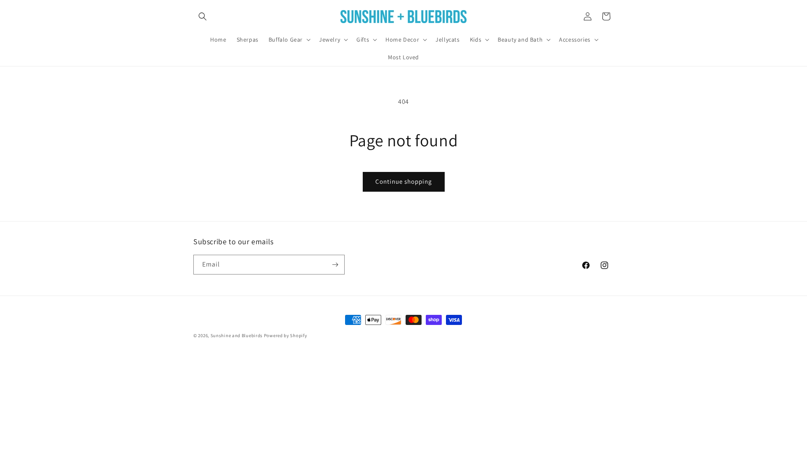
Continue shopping (403, 181)
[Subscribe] (335, 265)
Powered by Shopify (285, 335)
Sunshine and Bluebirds (237, 335)
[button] (202, 16)
